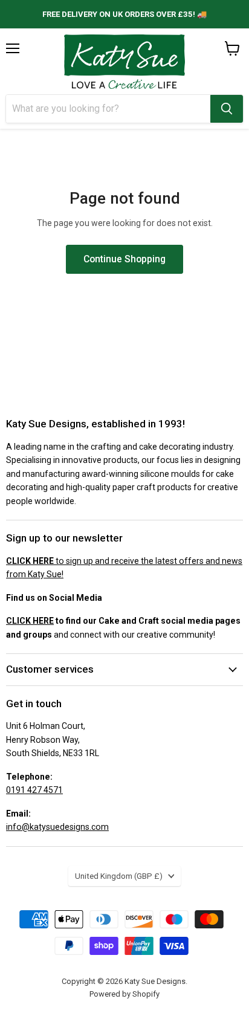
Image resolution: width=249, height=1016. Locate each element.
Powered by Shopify (124, 993)
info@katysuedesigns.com (57, 827)
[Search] (226, 109)
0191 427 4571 (34, 790)
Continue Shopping (124, 259)
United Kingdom (119, 876)
